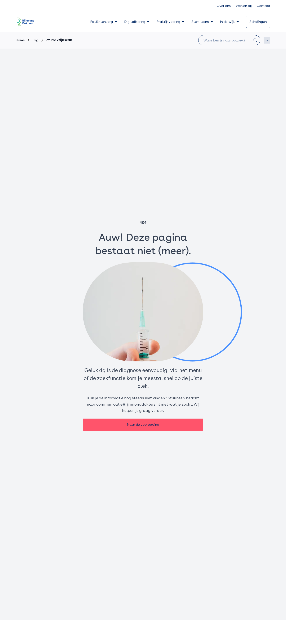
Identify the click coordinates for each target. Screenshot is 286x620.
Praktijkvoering (168, 22)
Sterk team (200, 22)
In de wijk (227, 22)
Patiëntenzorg (101, 22)
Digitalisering (134, 22)
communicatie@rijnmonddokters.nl (128, 404)
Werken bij (244, 6)
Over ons (224, 6)
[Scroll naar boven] (267, 40)
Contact (263, 6)
